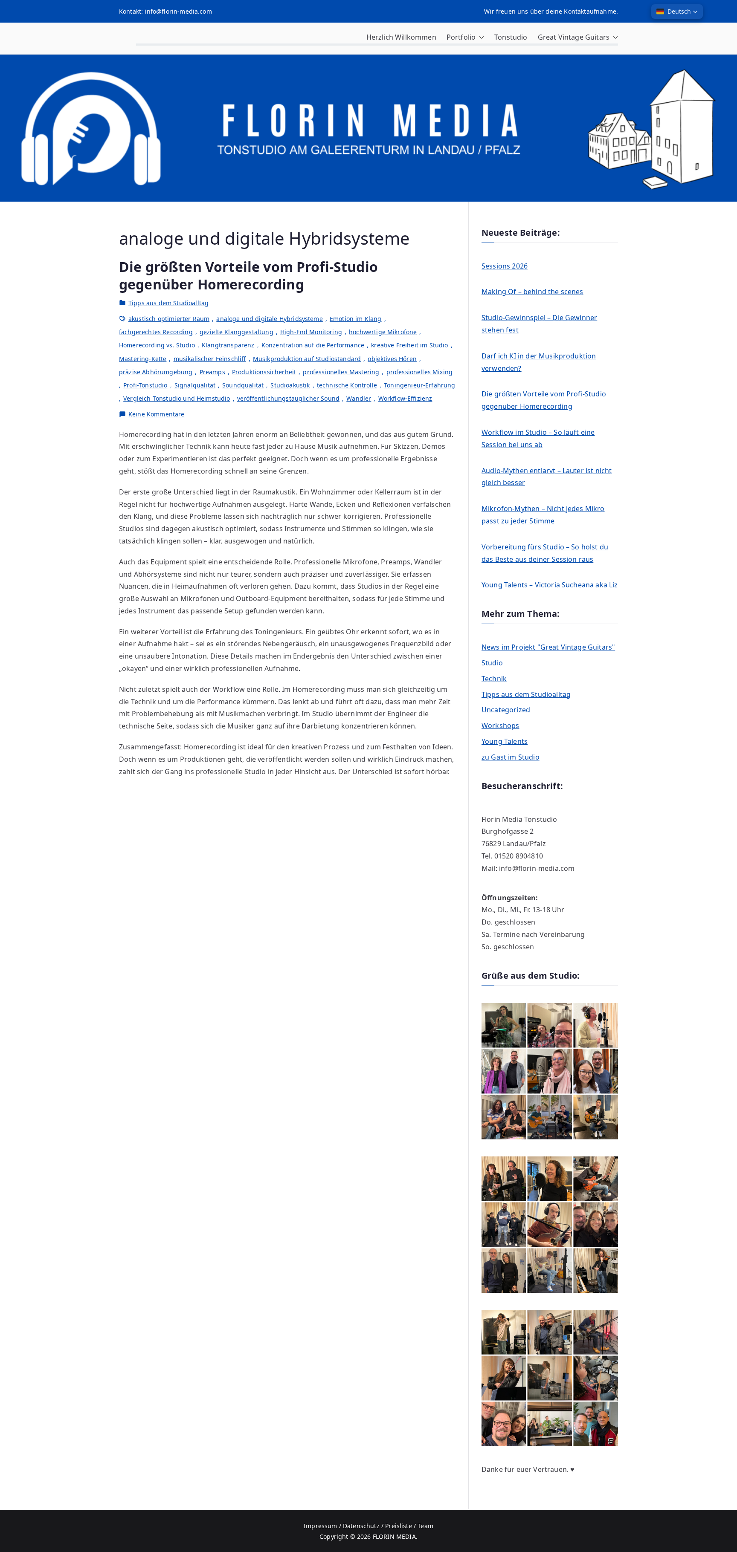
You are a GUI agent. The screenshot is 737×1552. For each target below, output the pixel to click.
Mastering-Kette (142, 359)
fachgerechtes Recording (156, 332)
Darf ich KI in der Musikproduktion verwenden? (539, 362)
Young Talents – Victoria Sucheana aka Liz (550, 585)
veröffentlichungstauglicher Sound (288, 398)
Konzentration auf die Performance (312, 345)
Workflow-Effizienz (405, 398)
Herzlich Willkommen (401, 37)
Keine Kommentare (156, 414)
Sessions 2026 (505, 266)
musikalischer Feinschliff (210, 359)
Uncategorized (506, 709)
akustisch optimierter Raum (168, 319)
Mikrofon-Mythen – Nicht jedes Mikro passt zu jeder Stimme (543, 515)
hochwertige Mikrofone (383, 332)
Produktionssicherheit (264, 372)
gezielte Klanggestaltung (236, 332)
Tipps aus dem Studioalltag (168, 303)
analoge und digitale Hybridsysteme (269, 319)
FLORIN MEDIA (394, 1536)
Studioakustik (290, 385)
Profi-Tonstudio (145, 385)
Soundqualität (243, 385)
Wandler (358, 398)
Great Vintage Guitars (573, 37)
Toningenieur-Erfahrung (420, 385)
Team (425, 1526)
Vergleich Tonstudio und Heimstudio (176, 398)
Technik (494, 678)
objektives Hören (392, 359)
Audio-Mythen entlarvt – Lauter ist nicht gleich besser (547, 477)
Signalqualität (194, 385)
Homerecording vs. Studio (157, 345)
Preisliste (398, 1526)
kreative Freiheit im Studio (409, 345)
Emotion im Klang (356, 319)
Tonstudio (510, 37)
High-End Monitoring (311, 332)
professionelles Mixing (419, 372)
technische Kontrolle (347, 385)
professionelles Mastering (341, 372)
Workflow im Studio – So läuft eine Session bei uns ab (538, 438)
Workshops (500, 725)
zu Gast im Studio (511, 757)
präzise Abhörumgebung (155, 372)
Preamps (212, 372)
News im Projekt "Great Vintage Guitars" (548, 647)
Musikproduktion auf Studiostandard (307, 359)
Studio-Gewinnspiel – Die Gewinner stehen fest (539, 324)
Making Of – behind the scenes (532, 291)
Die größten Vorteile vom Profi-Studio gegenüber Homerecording (248, 275)
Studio (492, 663)
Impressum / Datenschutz (342, 1526)
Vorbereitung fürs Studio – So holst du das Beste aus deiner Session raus (545, 553)
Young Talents (505, 741)
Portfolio (461, 37)
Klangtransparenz (228, 345)
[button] (480, 37)
